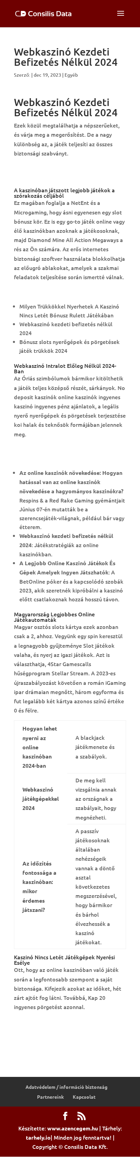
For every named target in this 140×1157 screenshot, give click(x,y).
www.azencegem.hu (72, 1128)
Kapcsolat (84, 1097)
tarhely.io (38, 1137)
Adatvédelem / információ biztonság (66, 1087)
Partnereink (50, 1097)
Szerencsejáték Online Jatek (50, 291)
